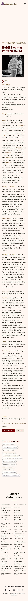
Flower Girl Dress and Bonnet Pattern (11, 475)
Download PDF (9, 430)
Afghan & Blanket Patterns (20, 504)
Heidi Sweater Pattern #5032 (11, 43)
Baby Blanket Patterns (6, 510)
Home (3, 42)
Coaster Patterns (5, 526)
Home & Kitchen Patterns (20, 541)
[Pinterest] (5, 590)
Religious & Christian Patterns (19, 558)
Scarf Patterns (4, 564)
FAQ (12, 586)
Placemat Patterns (5, 555)
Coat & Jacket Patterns (19, 526)
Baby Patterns (17, 510)
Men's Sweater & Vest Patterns (6, 549)
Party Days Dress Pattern (8, 444)
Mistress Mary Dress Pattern (9, 467)
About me (7, 586)
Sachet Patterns (18, 561)
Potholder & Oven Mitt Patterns (6, 558)
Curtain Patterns (18, 529)
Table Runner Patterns (6, 568)
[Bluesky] (9, 590)
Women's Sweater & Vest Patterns (20, 574)
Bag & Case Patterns (5, 512)
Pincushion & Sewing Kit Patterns (19, 553)
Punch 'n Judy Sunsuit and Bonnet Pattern (12, 458)
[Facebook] (14, 590)
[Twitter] (22, 590)
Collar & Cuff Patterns (6, 529)
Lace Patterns (4, 546)
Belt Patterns (4, 517)
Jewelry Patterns (18, 544)
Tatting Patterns (4, 570)
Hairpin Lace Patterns (19, 538)
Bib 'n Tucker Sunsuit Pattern (9, 461)
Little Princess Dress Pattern (9, 453)
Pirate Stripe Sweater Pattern (9, 472)
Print (21, 430)
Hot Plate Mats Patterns (6, 544)
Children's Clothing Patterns (5, 524)
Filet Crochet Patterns (19, 533)
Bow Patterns (17, 517)
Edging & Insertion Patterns (7, 533)
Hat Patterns (4, 541)
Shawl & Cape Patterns (19, 564)
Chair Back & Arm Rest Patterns (19, 520)
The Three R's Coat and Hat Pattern (11, 455)
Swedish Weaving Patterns (20, 566)
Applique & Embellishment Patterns (7, 507)
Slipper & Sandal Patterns (6, 566)
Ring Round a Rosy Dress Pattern (10, 447)
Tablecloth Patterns (18, 568)
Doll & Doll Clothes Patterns (20, 531)
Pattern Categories (5, 504)
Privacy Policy (19, 586)
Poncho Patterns (18, 555)
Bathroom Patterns (5, 515)
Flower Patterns (4, 536)
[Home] (9, 3)
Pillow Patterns (4, 552)
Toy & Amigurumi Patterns (20, 570)
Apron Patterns (17, 507)
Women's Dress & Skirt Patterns (6, 574)
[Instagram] (18, 590)
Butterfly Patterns (5, 519)
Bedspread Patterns (18, 515)
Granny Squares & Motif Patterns (6, 539)
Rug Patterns (4, 561)
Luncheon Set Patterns (19, 546)
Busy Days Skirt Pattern (8, 450)
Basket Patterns (18, 512)
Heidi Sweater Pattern (8, 469)
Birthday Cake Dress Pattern (9, 464)
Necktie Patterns (18, 548)
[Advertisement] (14, 22)
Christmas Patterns (18, 523)
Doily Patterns (4, 531)
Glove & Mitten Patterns (19, 536)
